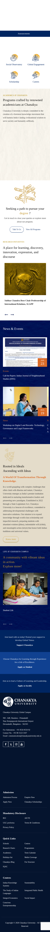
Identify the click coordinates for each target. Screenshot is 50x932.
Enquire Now (30, 797)
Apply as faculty (25, 686)
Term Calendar (30, 853)
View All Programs (33, 229)
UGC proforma (8, 823)
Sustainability (30, 883)
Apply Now (7, 802)
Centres (27, 843)
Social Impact (30, 898)
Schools (6, 843)
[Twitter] (11, 744)
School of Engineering (36, 135)
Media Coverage (31, 857)
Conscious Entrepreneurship (9, 904)
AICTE (27, 818)
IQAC (5, 866)
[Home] (20, 701)
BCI (4, 818)
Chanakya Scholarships (33, 802)
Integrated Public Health (34, 890)
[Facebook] (5, 744)
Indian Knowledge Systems (10, 884)
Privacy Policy (8, 827)
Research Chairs (9, 848)
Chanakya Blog (8, 862)
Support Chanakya (25, 645)
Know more (11, 539)
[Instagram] (16, 744)
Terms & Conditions (32, 823)
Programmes (29, 848)
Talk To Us (17, 229)
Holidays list (7, 857)
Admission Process (10, 797)
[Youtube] (21, 744)
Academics (7, 853)
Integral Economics (10, 898)
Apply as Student (24, 667)
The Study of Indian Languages (10, 891)
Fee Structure (30, 862)
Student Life (8, 610)
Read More (10, 158)
